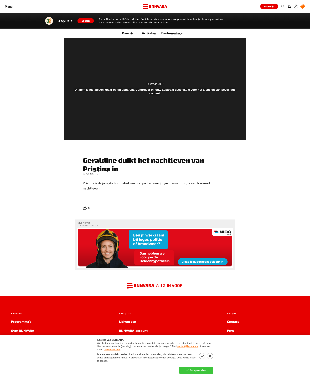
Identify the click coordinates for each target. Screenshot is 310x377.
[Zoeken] (283, 6)
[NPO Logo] (302, 6)
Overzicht (129, 33)
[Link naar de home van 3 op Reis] (49, 21)
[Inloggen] (296, 6)
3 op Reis (65, 21)
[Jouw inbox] (289, 6)
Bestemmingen (172, 33)
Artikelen (149, 33)
